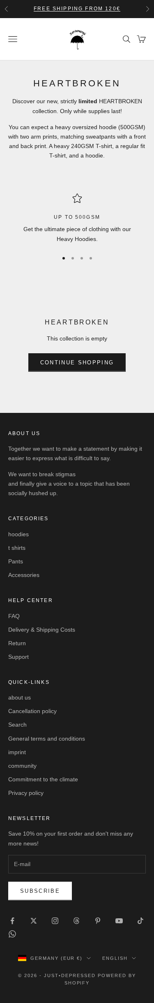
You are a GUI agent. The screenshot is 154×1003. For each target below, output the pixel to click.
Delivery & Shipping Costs (41, 629)
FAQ (14, 616)
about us (19, 697)
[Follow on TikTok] (140, 921)
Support (18, 656)
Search (17, 724)
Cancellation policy (32, 711)
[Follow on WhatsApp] (12, 934)
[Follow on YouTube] (119, 921)
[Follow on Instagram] (55, 921)
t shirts (16, 547)
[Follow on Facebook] (12, 921)
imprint (17, 752)
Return (17, 643)
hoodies (18, 534)
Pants (15, 561)
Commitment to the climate (43, 779)
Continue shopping (77, 362)
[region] (77, 218)
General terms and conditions (46, 738)
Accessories (23, 575)
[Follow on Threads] (76, 921)
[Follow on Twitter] (34, 921)
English (115, 958)
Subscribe (40, 891)
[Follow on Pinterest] (98, 921)
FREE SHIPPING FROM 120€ (77, 9)
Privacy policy (26, 793)
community (22, 765)
